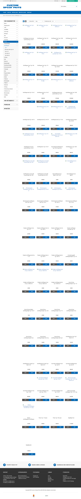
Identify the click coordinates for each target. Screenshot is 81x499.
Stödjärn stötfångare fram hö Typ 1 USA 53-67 (43, 283)
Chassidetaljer (7, 43)
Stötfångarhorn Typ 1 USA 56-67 (71, 147)
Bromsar (6, 37)
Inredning (6, 39)
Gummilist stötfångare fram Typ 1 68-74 (57, 364)
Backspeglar (6, 80)
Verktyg (5, 86)
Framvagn (6, 31)
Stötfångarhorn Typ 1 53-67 (42, 146)
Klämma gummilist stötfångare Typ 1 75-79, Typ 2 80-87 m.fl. (71, 391)
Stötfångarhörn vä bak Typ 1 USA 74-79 (28, 364)
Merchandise (6, 92)
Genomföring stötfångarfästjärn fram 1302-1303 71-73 (71, 310)
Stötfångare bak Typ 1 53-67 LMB (43, 93)
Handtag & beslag (7, 65)
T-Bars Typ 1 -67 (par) (43, 417)
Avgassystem (7, 25)
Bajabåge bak (28, 445)
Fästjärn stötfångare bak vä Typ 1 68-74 (42, 256)
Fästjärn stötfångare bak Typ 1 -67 (28, 256)
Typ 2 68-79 (7, 53)
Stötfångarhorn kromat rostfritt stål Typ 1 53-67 (29, 147)
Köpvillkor (50, 478)
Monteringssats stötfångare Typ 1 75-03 (71, 201)
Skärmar (6, 61)
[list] (25, 21)
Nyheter (7, 108)
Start (4, 15)
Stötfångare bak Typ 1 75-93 (57, 119)
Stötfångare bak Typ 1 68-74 (28, 119)
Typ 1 (21, 15)
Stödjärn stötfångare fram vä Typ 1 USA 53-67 (28, 283)
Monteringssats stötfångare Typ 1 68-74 (57, 201)
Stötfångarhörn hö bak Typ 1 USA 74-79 (43, 364)
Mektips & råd (50, 479)
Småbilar (6, 94)
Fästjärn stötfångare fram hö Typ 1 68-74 (57, 229)
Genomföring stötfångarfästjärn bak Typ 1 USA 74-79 (57, 337)
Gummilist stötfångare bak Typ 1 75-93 (57, 391)
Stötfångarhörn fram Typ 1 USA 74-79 (71, 337)
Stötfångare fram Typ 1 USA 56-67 (57, 39)
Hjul (5, 35)
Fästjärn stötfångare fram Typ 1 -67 (28, 229)
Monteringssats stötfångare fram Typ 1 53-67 (28, 201)
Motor (5, 23)
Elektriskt (6, 84)
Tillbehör (6, 82)
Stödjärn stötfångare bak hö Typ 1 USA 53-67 (57, 283)
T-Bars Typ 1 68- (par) (57, 417)
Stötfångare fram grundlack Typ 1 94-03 (57, 66)
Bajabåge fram (71, 417)
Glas (5, 71)
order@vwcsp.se (11, 482)
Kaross (13, 15)
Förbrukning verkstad (8, 88)
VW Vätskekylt (9, 100)
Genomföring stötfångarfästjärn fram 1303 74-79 (29, 337)
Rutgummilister (7, 73)
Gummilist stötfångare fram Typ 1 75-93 (28, 391)
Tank (5, 27)
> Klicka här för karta (22, 478)
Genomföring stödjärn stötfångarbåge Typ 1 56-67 (28, 310)
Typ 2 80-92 (7, 55)
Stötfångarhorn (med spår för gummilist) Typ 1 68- (43, 174)
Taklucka (6, 78)
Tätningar (6, 69)
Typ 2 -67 (7, 51)
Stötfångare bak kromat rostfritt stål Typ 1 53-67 (57, 93)
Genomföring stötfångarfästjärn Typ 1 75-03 (57, 310)
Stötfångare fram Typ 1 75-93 (42, 66)
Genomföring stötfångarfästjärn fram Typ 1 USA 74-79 (43, 337)
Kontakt (29, 12)
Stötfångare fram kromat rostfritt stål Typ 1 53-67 (29, 39)
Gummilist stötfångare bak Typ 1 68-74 (71, 364)
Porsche (7, 104)
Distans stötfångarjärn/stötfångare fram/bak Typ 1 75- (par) (28, 418)
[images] (23, 21)
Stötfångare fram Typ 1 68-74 (71, 39)
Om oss (49, 477)
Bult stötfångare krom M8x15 (71, 174)
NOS (5, 96)
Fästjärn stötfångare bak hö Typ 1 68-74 (57, 256)
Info (25, 47)
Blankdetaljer (6, 63)
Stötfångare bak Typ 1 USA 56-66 (71, 93)
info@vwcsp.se (11, 481)
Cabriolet (6, 74)
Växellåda (6, 29)
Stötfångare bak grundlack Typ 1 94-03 (71, 120)
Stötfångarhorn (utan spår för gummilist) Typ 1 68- (28, 174)
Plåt (5, 59)
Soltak (5, 76)
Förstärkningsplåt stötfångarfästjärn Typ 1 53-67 (71, 256)
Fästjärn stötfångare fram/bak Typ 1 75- (71, 229)
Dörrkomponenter (7, 67)
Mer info (46, 210)
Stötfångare (17, 15)
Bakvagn (6, 33)
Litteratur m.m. (7, 90)
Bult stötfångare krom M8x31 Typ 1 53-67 (57, 174)
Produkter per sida (48, 21)
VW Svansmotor (8, 15)
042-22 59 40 (9, 475)
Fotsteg (5, 57)
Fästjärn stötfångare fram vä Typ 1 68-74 (43, 229)
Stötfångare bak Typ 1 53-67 (71, 65)
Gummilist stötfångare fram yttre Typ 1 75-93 (43, 391)
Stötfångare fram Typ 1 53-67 (42, 39)
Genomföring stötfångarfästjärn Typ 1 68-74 (43, 310)
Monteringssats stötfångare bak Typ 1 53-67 (43, 201)
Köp (32, 47)
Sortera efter (31, 21)
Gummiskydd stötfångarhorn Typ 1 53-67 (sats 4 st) (57, 147)
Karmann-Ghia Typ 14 (9, 49)
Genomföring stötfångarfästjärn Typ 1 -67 (71, 283)
